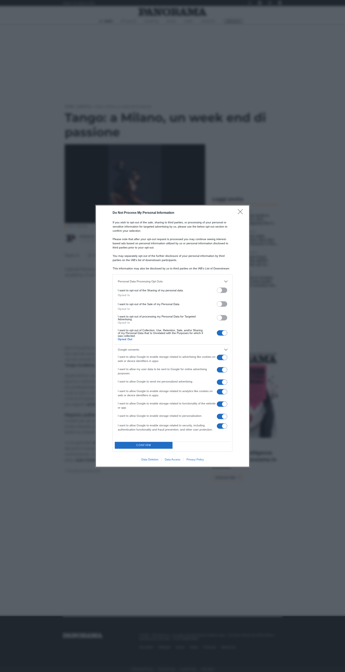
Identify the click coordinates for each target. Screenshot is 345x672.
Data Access (172, 459)
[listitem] (172, 281)
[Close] (241, 213)
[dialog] (172, 336)
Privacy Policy (195, 459)
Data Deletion (150, 459)
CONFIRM (143, 445)
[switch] (222, 290)
